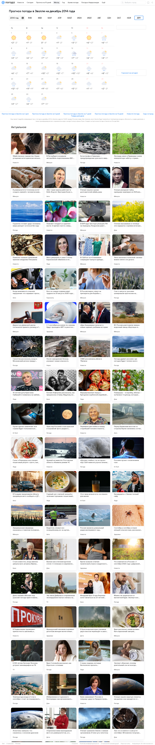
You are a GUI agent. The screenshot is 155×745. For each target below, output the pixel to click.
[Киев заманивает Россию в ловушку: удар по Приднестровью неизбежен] (94, 690)
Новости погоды (133, 114)
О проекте (75, 743)
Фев (40, 18)
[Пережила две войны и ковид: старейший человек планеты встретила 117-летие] (94, 419)
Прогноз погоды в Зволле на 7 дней (77, 114)
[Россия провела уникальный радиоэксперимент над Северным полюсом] (94, 521)
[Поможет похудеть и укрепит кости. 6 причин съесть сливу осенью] (60, 216)
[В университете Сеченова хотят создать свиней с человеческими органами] (27, 183)
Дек (139, 18)
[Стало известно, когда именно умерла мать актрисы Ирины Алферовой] (27, 554)
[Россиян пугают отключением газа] (128, 453)
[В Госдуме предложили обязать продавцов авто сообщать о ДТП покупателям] (27, 487)
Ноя (129, 18)
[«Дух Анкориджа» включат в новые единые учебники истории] (94, 318)
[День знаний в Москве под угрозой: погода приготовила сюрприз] (27, 588)
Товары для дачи (77, 116)
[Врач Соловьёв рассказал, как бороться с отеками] (60, 656)
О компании (9, 743)
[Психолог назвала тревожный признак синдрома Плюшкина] (27, 250)
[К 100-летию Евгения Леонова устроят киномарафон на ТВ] (27, 656)
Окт (119, 18)
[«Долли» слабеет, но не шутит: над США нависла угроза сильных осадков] (94, 453)
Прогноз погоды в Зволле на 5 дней (46, 114)
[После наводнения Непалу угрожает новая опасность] (60, 352)
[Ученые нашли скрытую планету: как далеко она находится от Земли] (128, 690)
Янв (30, 18)
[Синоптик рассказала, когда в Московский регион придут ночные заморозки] (27, 352)
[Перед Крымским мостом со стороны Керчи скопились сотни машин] (128, 419)
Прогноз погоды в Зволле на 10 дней (109, 114)
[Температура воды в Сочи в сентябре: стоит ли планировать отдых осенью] (27, 690)
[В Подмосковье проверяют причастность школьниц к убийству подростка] (27, 622)
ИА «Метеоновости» (147, 743)
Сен (109, 18)
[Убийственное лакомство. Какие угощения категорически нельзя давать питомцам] (27, 149)
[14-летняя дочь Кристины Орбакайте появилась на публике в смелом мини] (27, 385)
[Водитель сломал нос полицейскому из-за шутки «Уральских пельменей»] (60, 521)
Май (69, 18)
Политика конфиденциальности (89, 743)
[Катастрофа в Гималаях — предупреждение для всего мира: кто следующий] (94, 149)
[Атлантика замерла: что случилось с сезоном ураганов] (27, 723)
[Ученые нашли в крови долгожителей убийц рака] (94, 183)
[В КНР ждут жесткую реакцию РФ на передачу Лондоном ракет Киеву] (94, 216)
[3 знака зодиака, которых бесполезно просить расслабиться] (94, 656)
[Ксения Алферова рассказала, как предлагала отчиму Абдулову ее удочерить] (60, 385)
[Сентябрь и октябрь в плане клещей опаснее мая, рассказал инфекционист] (128, 521)
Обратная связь (125, 743)
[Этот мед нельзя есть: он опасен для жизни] (94, 487)
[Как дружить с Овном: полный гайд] (128, 487)
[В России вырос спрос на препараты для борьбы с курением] (94, 284)
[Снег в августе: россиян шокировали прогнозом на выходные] (128, 284)
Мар (50, 18)
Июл (89, 18)
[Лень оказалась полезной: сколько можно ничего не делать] (128, 250)
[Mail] (3, 2)
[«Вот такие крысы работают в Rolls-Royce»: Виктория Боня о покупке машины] (60, 183)
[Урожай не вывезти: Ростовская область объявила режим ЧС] (60, 453)
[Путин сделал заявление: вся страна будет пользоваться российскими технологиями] (27, 419)
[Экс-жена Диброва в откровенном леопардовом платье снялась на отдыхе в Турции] (60, 588)
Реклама (17, 743)
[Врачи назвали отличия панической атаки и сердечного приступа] (94, 554)
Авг (99, 18)
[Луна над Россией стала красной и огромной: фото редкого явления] (60, 419)
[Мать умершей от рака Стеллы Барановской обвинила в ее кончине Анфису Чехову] (60, 250)
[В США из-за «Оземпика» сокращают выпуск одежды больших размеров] (94, 250)
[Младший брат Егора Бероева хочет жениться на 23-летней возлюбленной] (94, 588)
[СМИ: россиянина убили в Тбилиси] (94, 352)
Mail (3, 743)
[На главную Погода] (10, 2)
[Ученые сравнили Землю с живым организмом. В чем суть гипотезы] (94, 723)
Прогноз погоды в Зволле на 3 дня (15, 114)
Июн (79, 18)
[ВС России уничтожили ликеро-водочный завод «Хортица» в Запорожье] (128, 318)
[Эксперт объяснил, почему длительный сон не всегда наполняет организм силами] (128, 656)
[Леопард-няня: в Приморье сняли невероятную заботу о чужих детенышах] (128, 149)
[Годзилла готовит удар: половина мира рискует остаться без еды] (27, 216)
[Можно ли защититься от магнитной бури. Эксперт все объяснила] (128, 588)
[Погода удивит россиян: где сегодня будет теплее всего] (128, 352)
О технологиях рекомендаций (110, 743)
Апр (59, 18)
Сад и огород (148, 114)
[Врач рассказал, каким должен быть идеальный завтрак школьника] (128, 622)
